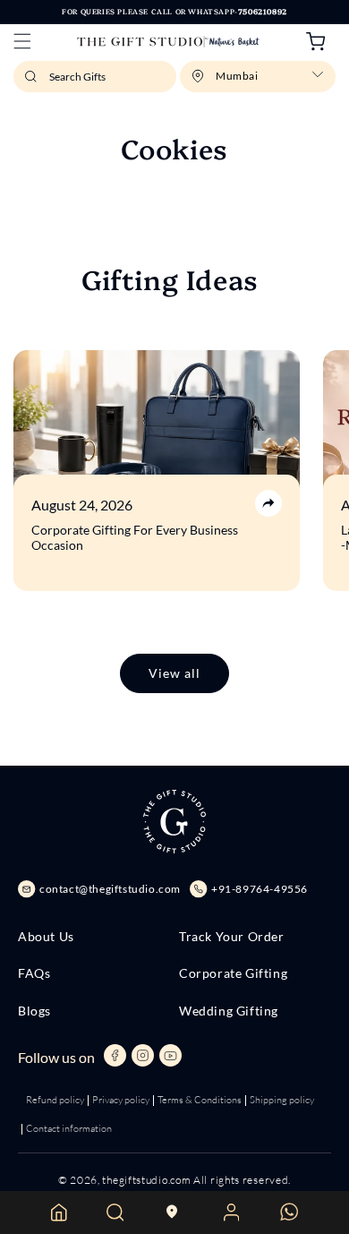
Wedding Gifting (228, 1011)
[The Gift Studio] (167, 41)
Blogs (34, 1011)
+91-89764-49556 (259, 889)
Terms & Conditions (199, 1099)
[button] (22, 41)
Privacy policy (120, 1099)
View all (174, 673)
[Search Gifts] (33, 81)
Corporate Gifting (233, 973)
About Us (46, 937)
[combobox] (94, 76)
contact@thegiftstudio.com (110, 889)
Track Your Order (232, 937)
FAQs (34, 973)
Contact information (69, 1128)
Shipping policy (282, 1099)
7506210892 (262, 11)
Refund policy (55, 1099)
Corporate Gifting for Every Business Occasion (134, 538)
